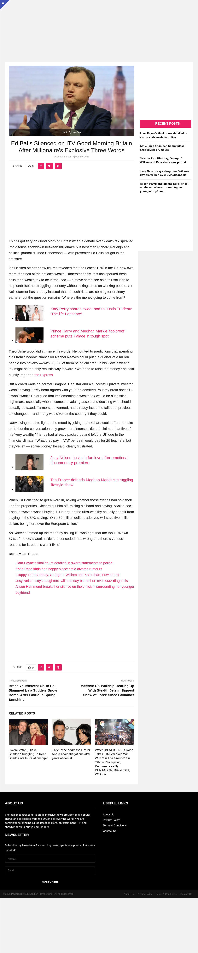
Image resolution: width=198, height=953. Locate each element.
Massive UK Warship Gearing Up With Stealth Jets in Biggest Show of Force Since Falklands (107, 690)
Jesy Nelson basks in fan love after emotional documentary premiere (89, 460)
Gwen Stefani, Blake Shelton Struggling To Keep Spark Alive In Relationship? (28, 754)
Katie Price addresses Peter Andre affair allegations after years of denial (71, 754)
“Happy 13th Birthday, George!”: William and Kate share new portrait (67, 575)
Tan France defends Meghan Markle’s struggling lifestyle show (91, 482)
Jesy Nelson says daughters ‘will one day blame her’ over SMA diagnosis (71, 581)
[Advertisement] (99, 27)
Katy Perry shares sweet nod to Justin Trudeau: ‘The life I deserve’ (91, 311)
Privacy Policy (111, 819)
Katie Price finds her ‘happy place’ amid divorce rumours (58, 569)
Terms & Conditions (115, 825)
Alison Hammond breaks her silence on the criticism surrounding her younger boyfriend (164, 187)
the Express (43, 375)
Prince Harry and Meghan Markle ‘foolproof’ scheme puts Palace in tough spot (87, 333)
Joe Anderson (64, 156)
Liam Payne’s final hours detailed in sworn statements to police (63, 563)
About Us (108, 814)
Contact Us (109, 830)
